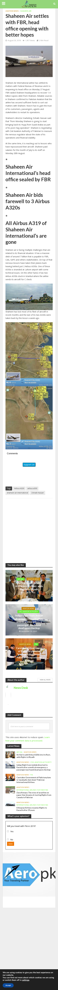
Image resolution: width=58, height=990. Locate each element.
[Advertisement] (29, 529)
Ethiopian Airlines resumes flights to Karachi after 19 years (31, 809)
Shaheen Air (25, 11)
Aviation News (12, 11)
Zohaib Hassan (37, 493)
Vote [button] (10, 843)
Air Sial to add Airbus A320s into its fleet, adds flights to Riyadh (29, 586)
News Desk (21, 687)
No (11, 839)
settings (25, 980)
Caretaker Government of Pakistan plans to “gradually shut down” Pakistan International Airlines (29, 654)
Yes (12, 831)
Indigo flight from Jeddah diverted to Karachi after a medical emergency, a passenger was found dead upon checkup (29, 622)
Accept (8, 985)
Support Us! (29, 464)
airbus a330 (32, 488)
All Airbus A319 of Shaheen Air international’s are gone (26, 232)
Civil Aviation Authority (28, 612)
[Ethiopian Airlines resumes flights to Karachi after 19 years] (10, 803)
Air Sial (21, 579)
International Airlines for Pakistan (32, 790)
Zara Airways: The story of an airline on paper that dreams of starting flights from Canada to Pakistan (33, 795)
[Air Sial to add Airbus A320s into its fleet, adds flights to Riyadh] (10, 754)
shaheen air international (17, 493)
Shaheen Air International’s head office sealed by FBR (28, 173)
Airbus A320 (19, 488)
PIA (36, 644)
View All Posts (45, 680)
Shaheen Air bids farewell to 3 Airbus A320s (27, 201)
